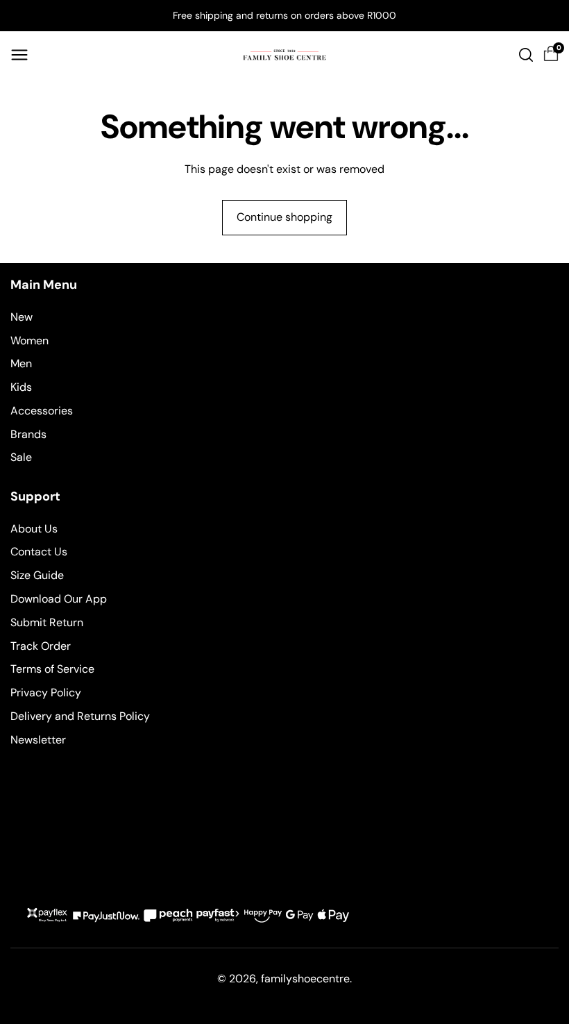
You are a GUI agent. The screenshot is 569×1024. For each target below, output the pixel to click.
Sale (21, 457)
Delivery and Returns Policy (80, 716)
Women (29, 340)
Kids (21, 387)
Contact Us (38, 551)
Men (21, 363)
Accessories (41, 410)
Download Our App (58, 598)
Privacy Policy (45, 692)
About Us (34, 528)
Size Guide (37, 575)
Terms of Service (52, 669)
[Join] (542, 856)
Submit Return (46, 622)
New (21, 317)
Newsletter (38, 739)
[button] (19, 55)
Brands (28, 434)
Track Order (40, 646)
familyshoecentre (305, 978)
